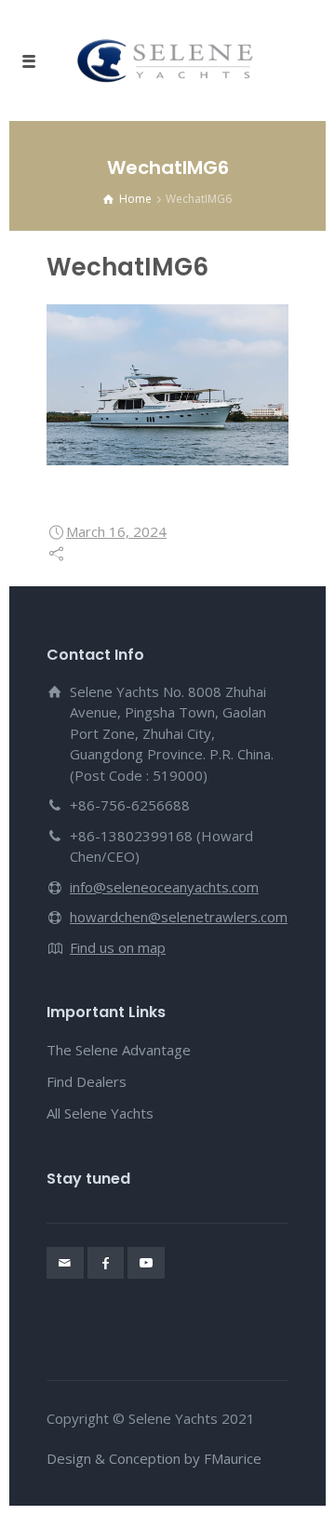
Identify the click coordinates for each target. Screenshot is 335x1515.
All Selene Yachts (100, 1113)
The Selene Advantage (119, 1049)
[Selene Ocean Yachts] (167, 60)
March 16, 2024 (116, 531)
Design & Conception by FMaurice (154, 1458)
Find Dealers (87, 1081)
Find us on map (118, 947)
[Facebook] (106, 1263)
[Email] (65, 1263)
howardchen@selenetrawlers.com (179, 916)
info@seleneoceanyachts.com (164, 887)
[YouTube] (146, 1263)
